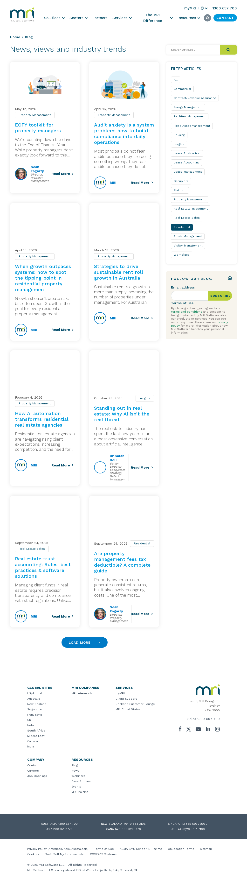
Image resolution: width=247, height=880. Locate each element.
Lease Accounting (186, 162)
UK (29, 720)
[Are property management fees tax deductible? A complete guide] (124, 518)
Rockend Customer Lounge (135, 704)
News (75, 770)
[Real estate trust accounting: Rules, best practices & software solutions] (45, 518)
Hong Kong (34, 714)
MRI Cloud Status (128, 709)
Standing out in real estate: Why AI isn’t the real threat (121, 413)
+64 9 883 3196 (135, 823)
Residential (142, 543)
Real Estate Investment (191, 208)
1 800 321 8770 (62, 829)
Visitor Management (188, 245)
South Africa (36, 730)
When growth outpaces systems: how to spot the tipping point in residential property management (43, 277)
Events (76, 786)
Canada (32, 741)
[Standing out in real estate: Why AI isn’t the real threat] (124, 373)
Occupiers (181, 181)
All (176, 79)
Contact (33, 765)
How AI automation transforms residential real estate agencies (41, 419)
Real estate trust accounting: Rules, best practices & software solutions (43, 567)
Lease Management (188, 171)
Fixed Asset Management (192, 125)
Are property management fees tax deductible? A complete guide (122, 562)
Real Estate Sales (32, 548)
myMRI (120, 693)
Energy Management (188, 107)
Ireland (32, 725)
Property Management (35, 115)
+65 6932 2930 (196, 823)
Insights (144, 398)
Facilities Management (190, 116)
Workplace (182, 254)
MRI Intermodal (82, 693)
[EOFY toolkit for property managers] (45, 85)
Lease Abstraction (187, 153)
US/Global (34, 693)
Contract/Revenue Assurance (195, 98)
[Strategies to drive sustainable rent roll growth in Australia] (124, 226)
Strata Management (188, 236)
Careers (33, 770)
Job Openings (37, 776)
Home (15, 37)
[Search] (228, 50)
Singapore (34, 709)
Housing (179, 135)
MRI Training (79, 792)
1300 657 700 (208, 719)
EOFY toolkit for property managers (38, 128)
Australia (33, 698)
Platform (180, 190)
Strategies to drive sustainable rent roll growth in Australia (118, 272)
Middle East (35, 736)
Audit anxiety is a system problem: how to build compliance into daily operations (124, 133)
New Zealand (36, 704)
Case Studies (81, 781)
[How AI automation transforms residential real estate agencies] (45, 373)
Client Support (126, 698)
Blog (74, 765)
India (30, 746)
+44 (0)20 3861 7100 (190, 829)
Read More (60, 174)
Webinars (78, 776)
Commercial (182, 89)
